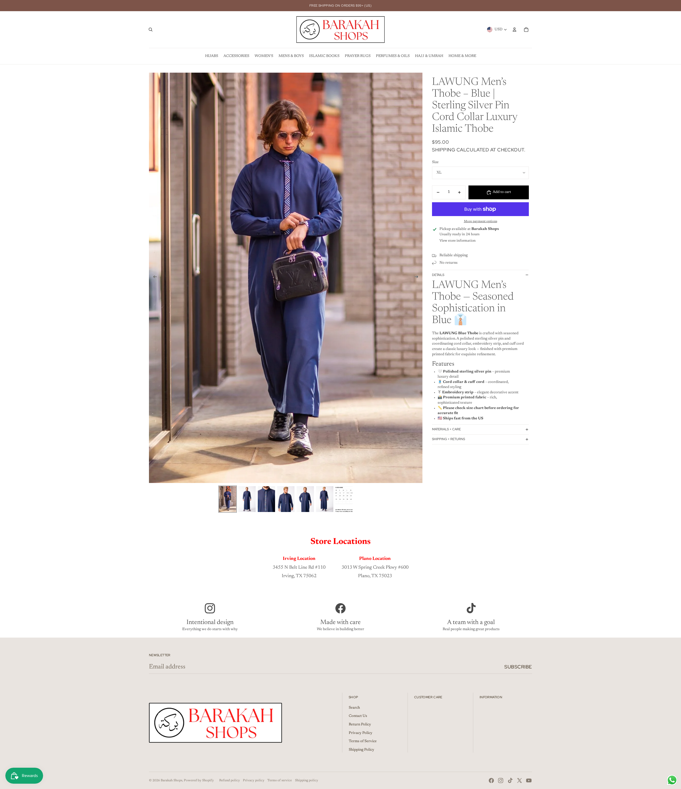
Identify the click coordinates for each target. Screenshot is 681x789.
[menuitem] (211, 56)
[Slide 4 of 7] (285, 499)
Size (435, 162)
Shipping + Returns (448, 439)
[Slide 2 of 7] (247, 499)
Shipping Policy (361, 750)
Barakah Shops (171, 780)
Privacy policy (253, 780)
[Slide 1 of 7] (227, 499)
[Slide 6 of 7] (324, 499)
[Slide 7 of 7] (344, 499)
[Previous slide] (153, 278)
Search (354, 708)
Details (438, 275)
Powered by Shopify (199, 780)
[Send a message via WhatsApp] (672, 780)
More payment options (480, 221)
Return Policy (360, 724)
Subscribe (518, 667)
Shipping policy (306, 780)
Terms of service (279, 780)
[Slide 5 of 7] (305, 499)
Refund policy (229, 780)
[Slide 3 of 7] (266, 499)
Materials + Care (446, 429)
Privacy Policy (360, 733)
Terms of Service (363, 741)
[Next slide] (418, 278)
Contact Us (358, 716)
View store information (457, 240)
